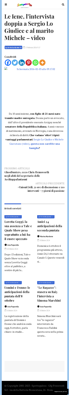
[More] (42, 62)
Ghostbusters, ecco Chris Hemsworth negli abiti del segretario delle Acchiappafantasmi (26, 176)
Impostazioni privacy (60, 391)
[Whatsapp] (35, 62)
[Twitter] (15, 62)
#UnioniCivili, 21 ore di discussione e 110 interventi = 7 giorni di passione (41, 189)
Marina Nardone (46, 236)
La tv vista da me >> (13, 47)
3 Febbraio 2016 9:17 (32, 47)
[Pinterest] (28, 62)
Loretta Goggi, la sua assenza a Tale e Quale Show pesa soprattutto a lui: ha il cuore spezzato (18, 230)
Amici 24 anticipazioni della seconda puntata (49, 226)
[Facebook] (8, 62)
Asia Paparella (13, 245)
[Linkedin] (22, 62)
